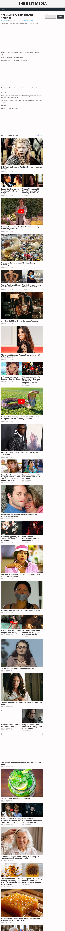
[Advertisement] (22, 39)
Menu (3, 9)
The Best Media (33, 3)
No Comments (30, 20)
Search (46, 14)
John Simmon (4, 20)
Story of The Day (22, 20)
